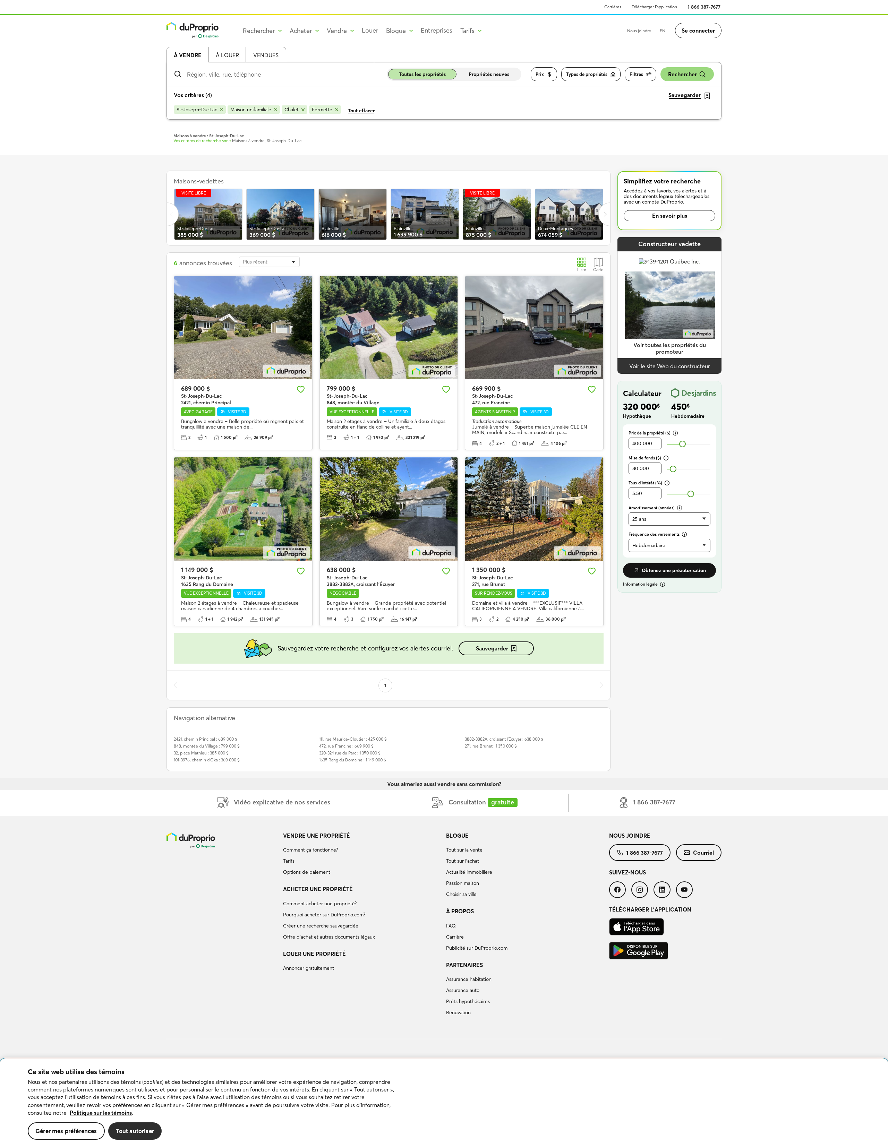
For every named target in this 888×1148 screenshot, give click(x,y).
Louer (370, 30)
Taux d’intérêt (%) (645, 482)
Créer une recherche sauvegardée (320, 926)
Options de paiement (306, 872)
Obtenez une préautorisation (674, 570)
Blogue (457, 835)
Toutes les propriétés (422, 74)
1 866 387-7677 (704, 7)
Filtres (636, 74)
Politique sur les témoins (101, 1112)
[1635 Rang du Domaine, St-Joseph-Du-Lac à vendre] (243, 509)
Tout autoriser (135, 1130)
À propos (460, 911)
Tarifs (288, 861)
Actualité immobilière (469, 872)
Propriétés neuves (489, 74)
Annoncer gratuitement (308, 968)
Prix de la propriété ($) (650, 432)
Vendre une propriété (316, 835)
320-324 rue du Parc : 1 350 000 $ (350, 753)
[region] (444, 1103)
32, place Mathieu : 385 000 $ (201, 753)
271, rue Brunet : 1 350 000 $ (491, 746)
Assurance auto (462, 990)
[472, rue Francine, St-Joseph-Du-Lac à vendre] (534, 327)
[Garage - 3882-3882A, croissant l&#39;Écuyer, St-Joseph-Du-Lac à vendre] (389, 509)
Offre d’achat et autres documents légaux (329, 937)
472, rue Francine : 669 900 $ (346, 746)
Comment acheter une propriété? (320, 903)
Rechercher (682, 74)
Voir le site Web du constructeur (669, 366)
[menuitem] (362, 855)
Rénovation (458, 1012)
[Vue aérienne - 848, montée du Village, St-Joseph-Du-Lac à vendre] (389, 327)
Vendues (266, 55)
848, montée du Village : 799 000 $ (207, 746)
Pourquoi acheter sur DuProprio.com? (324, 915)
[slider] (682, 444)
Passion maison (462, 883)
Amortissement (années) (652, 507)
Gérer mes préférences (66, 1130)
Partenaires (464, 965)
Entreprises (436, 30)
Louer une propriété (314, 953)
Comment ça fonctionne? (310, 850)
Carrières (612, 6)
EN (662, 30)
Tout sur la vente (464, 850)
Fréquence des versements (654, 534)
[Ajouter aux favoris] (300, 389)
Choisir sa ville (461, 894)
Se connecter (698, 30)
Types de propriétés (586, 74)
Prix (540, 74)
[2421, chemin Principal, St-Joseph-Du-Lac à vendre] (243, 327)
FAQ (451, 926)
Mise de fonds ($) (645, 457)
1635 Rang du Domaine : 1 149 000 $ (352, 759)
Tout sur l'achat (462, 861)
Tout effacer (361, 110)
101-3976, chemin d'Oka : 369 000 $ (207, 759)
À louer (227, 55)
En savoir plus (669, 215)
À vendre (188, 55)
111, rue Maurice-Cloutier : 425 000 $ (353, 739)
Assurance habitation (469, 979)
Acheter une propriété (318, 889)
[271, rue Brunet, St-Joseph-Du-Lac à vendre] (534, 509)
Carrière (455, 937)
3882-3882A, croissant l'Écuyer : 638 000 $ (504, 739)
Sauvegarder (492, 648)
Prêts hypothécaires (468, 1001)
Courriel (703, 852)
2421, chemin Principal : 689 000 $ (205, 739)
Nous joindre (639, 30)
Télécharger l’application (654, 6)
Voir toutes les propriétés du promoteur (669, 348)
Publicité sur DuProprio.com (476, 948)
